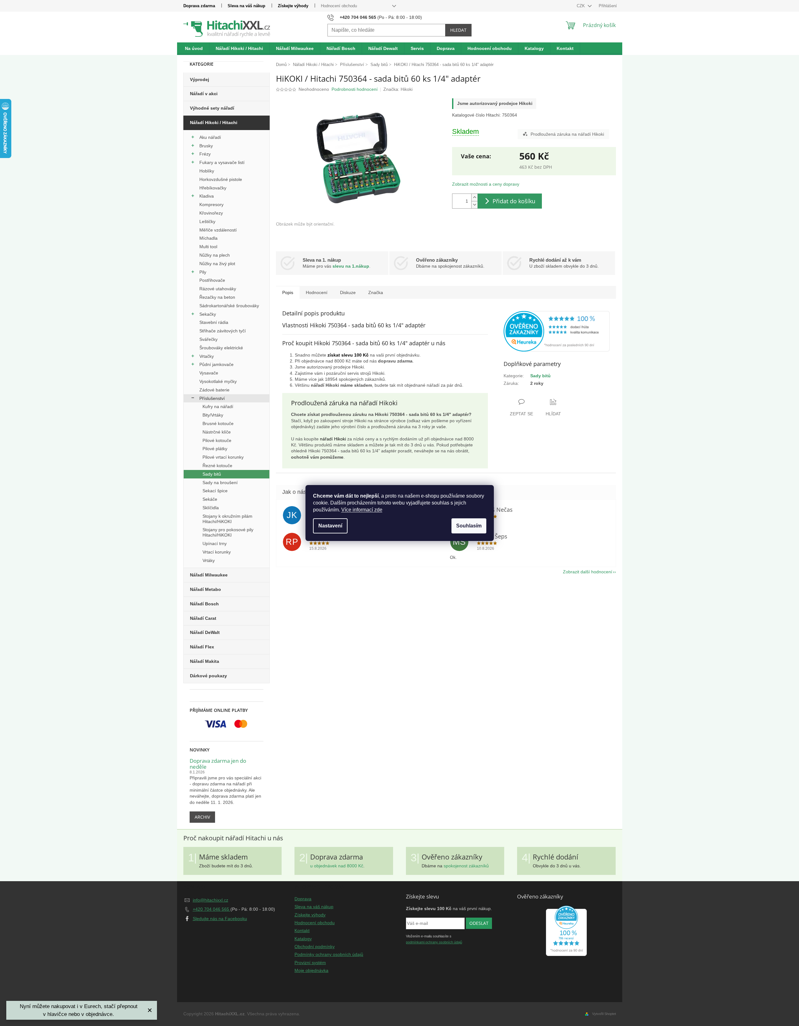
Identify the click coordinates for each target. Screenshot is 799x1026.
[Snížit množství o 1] (474, 204)
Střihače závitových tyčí (222, 330)
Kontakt (302, 930)
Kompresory (211, 204)
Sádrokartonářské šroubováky (229, 305)
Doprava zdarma (199, 5)
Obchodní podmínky (314, 946)
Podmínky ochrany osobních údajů (328, 954)
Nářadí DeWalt (205, 632)
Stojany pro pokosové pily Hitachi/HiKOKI (227, 532)
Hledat (458, 30)
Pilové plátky (214, 448)
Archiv (202, 817)
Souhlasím (469, 525)
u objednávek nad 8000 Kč (336, 865)
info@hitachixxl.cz (210, 900)
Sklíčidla (210, 507)
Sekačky (207, 314)
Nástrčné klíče (216, 431)
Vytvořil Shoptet (604, 1014)
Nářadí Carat (203, 618)
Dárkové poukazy (208, 675)
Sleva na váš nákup (246, 5)
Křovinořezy (211, 213)
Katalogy (303, 938)
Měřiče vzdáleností (218, 229)
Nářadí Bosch (204, 603)
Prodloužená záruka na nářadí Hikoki (567, 134)
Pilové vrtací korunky (223, 457)
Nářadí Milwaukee (209, 574)
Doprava (302, 898)
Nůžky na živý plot (217, 263)
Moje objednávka (311, 970)
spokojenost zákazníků (466, 865)
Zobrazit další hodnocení (587, 571)
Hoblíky (206, 170)
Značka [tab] (375, 292)
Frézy (205, 153)
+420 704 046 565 (211, 909)
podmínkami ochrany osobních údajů (434, 942)
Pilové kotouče (216, 440)
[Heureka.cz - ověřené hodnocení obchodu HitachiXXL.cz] (557, 331)
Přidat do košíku (514, 201)
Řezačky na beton (217, 297)
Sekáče (209, 499)
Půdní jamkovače (216, 364)
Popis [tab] (287, 292)
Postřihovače (212, 280)
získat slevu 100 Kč (348, 354)
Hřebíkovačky (212, 187)
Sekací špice (215, 490)
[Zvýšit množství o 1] (474, 197)
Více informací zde (361, 509)
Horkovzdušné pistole (220, 179)
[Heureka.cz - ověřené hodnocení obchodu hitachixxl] (566, 931)
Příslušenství (212, 398)
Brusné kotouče (218, 423)
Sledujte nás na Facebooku (220, 918)
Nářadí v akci (204, 93)
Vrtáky (208, 560)
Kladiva (206, 196)
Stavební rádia (213, 322)
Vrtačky (206, 356)
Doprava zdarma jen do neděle (218, 764)
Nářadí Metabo (205, 589)
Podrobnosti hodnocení (355, 89)
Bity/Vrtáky (212, 414)
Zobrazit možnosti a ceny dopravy (485, 184)
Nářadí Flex (202, 646)
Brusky (206, 145)
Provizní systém (310, 962)
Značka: (398, 89)
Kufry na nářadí (217, 406)
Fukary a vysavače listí (222, 162)
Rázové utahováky (217, 288)
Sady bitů (211, 474)
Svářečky (208, 339)
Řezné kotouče (217, 465)
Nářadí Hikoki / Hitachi (213, 122)
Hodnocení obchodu (339, 5)
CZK (581, 5)
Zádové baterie (214, 389)
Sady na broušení (220, 482)
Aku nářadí (210, 137)
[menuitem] (194, 48)
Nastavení (330, 525)
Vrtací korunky (216, 551)
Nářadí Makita (204, 661)
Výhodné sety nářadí (212, 108)
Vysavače (208, 372)
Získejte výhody (293, 5)
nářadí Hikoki (333, 438)
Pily (202, 272)
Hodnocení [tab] (316, 292)
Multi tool (208, 246)
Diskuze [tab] (348, 292)
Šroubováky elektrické (221, 347)
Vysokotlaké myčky (218, 381)
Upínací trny (214, 543)
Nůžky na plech (214, 255)
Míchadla (208, 238)
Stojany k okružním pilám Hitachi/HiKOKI (227, 519)
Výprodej (199, 79)
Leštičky (207, 221)
